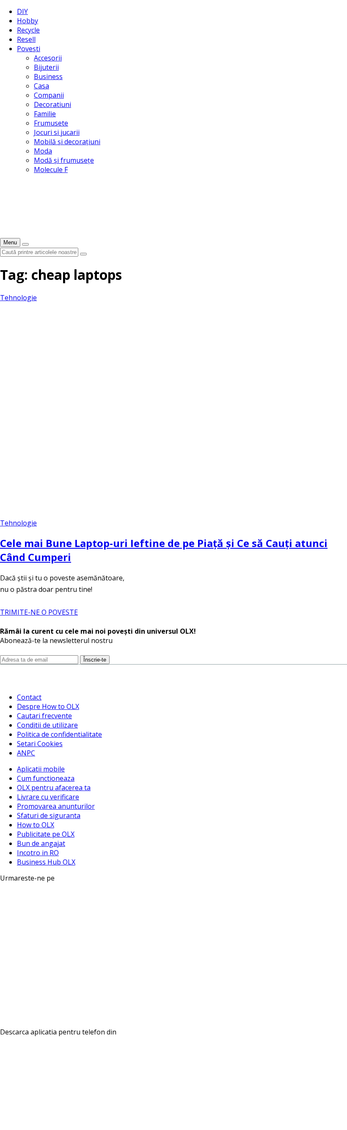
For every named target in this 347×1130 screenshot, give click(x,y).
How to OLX (35, 824)
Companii (49, 95)
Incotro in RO (38, 852)
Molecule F (51, 169)
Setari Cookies (40, 743)
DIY (22, 11)
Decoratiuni (52, 104)
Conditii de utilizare (47, 725)
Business (48, 76)
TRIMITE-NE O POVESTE (39, 612)
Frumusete (51, 123)
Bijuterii (46, 67)
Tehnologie (18, 297)
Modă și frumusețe (64, 160)
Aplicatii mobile (41, 769)
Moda (43, 151)
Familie (45, 113)
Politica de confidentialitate (59, 734)
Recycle (28, 30)
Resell (26, 39)
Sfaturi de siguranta (48, 815)
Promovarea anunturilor (56, 806)
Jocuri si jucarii (57, 132)
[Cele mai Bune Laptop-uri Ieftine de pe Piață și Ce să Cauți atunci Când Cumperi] (162, 513)
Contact (29, 697)
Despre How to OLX (48, 706)
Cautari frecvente (44, 715)
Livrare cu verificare (48, 797)
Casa (41, 85)
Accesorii (48, 58)
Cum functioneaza (45, 778)
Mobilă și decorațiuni (67, 141)
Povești (28, 48)
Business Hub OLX (46, 862)
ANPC (26, 753)
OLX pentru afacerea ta (54, 787)
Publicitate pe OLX (45, 834)
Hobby (27, 20)
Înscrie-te (94, 660)
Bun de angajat (41, 843)
